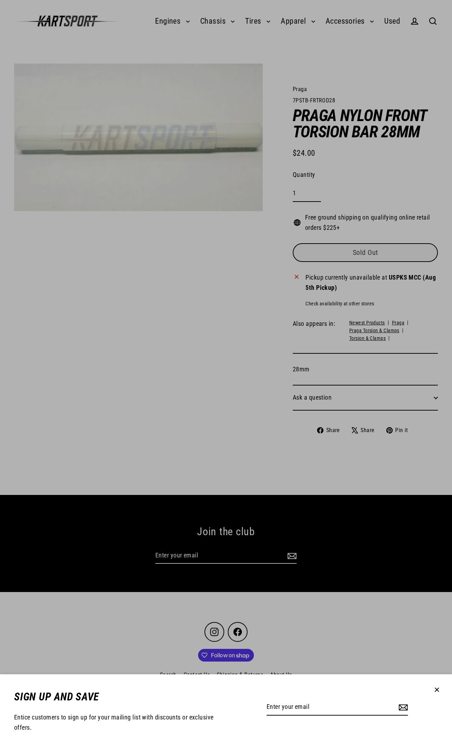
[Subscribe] (402, 707)
